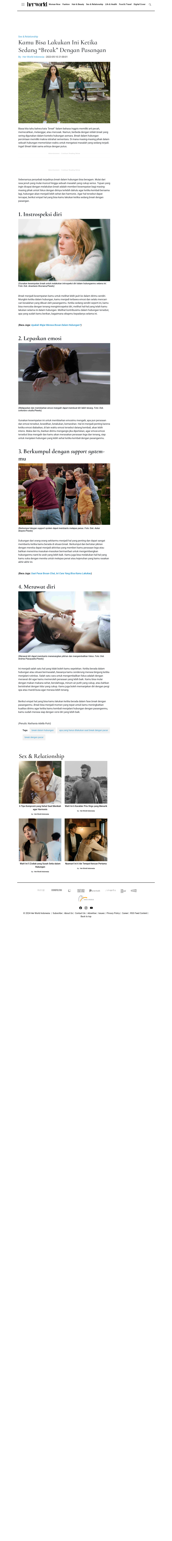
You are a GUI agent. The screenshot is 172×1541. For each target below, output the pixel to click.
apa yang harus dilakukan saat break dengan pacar (83, 730)
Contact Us (80, 913)
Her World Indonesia (41, 814)
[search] (150, 4)
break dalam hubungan (43, 730)
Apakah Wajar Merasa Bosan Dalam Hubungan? (56, 325)
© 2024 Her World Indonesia (37, 913)
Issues (101, 913)
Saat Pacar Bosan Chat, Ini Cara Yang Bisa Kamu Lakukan (61, 573)
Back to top (86, 916)
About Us (68, 913)
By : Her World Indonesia (31, 56)
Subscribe (57, 913)
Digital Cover (139, 4)
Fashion (66, 4)
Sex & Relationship (94, 4)
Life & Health (111, 4)
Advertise (91, 913)
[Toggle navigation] (23, 4)
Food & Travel (125, 4)
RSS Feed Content (138, 913)
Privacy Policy (113, 913)
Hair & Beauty (78, 4)
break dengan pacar (34, 737)
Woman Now (54, 4)
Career (125, 913)
